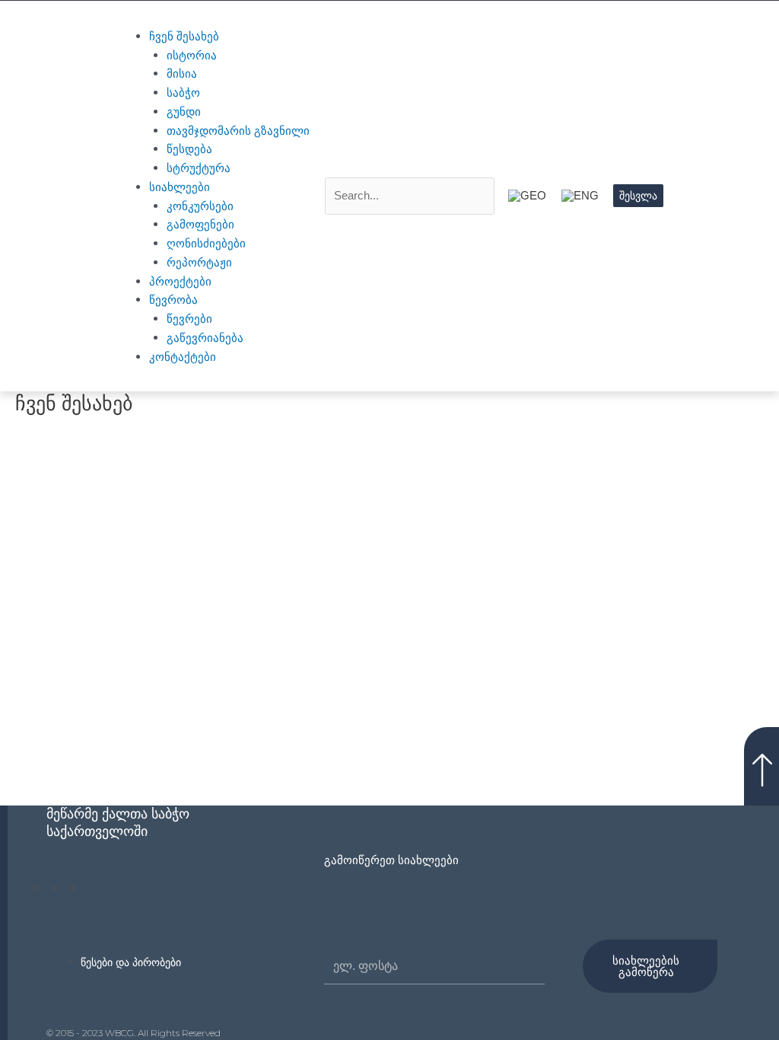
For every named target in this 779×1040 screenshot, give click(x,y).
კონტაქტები (182, 356)
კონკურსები (200, 205)
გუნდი (184, 111)
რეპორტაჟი (199, 262)
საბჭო (183, 92)
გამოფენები (200, 224)
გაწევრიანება (205, 337)
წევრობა (173, 299)
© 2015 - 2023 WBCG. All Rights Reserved (133, 1032)
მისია (182, 73)
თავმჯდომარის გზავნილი (238, 130)
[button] (212, 17)
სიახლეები (179, 186)
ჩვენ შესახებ (184, 36)
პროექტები (180, 281)
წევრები (189, 318)
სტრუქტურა (199, 167)
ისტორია (192, 55)
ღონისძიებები (206, 243)
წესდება (189, 148)
